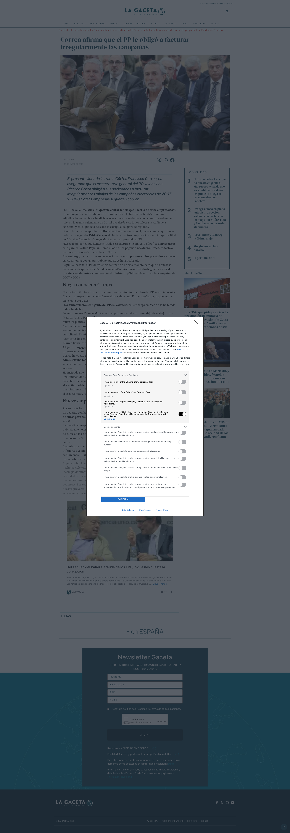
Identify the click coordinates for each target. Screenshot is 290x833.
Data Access (145, 510)
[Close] (197, 323)
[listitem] (145, 375)
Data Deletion (127, 510)
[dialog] (145, 416)
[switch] (182, 382)
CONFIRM (123, 499)
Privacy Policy (162, 510)
